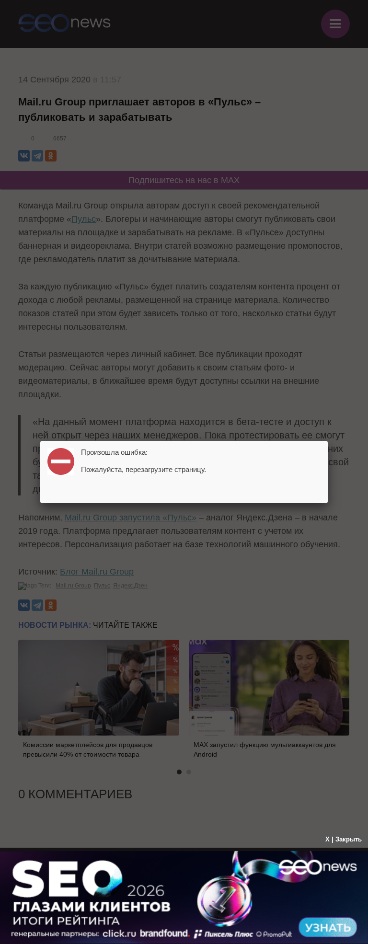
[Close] (327, 440)
